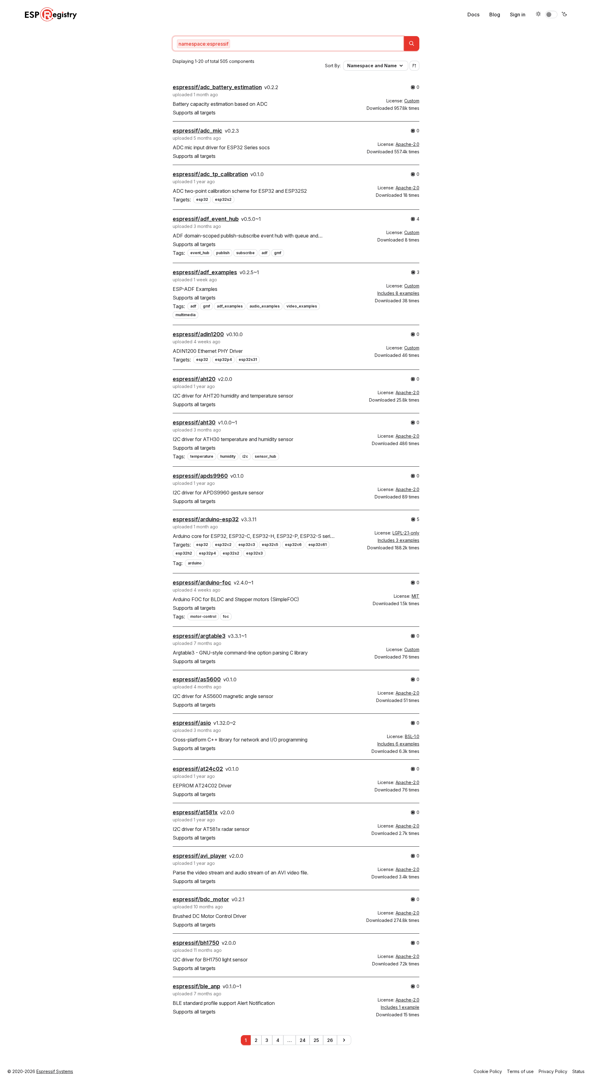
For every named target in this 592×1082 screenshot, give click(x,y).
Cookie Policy (488, 1071)
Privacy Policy (553, 1071)
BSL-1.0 (412, 736)
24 (303, 1040)
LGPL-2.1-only (406, 532)
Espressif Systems (54, 1071)
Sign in (517, 14)
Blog (494, 14)
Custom (411, 100)
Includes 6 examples (398, 743)
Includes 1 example (400, 1007)
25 (316, 1040)
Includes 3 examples (398, 540)
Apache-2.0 (407, 144)
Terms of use (520, 1071)
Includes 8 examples (398, 293)
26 (330, 1040)
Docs (473, 14)
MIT (415, 596)
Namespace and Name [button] (372, 65)
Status (578, 1071)
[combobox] (288, 43)
